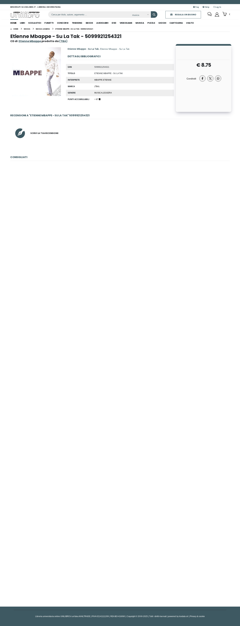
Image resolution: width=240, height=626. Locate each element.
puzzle (151, 22)
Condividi (191, 78)
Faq (197, 7)
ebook (89, 22)
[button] (226, 14)
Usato (190, 22)
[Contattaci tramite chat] (210, 14)
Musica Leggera (103, 92)
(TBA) (96, 86)
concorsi (62, 22)
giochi (162, 22)
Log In (218, 7)
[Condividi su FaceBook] (202, 78)
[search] (154, 14)
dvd (114, 22)
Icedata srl (183, 616)
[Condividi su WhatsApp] (218, 78)
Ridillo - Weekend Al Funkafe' (120, 568)
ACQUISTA (121, 228)
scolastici (34, 22)
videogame (126, 22)
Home (13, 22)
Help (207, 7)
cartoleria (176, 22)
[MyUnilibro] (217, 14)
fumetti (49, 22)
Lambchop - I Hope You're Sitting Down (120, 350)
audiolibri (102, 22)
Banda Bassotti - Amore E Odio (120, 495)
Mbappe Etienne (103, 79)
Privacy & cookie (197, 616)
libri (22, 22)
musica (140, 22)
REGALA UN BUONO (185, 14)
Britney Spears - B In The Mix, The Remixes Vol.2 (120, 423)
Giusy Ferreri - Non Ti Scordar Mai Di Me (120, 205)
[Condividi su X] (210, 78)
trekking (77, 22)
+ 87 (96, 99)
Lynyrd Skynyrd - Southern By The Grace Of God (120, 277)
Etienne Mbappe (30, 41)
